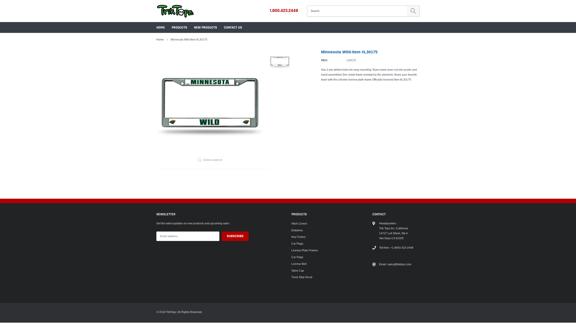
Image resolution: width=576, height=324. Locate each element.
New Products (205, 27)
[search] (413, 11)
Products (179, 27)
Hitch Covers (299, 223)
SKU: (324, 60)
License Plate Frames (304, 250)
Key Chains (298, 236)
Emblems (297, 230)
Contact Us (233, 27)
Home (160, 27)
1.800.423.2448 (284, 11)
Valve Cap (297, 270)
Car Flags (297, 243)
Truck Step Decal (301, 277)
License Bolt (298, 264)
